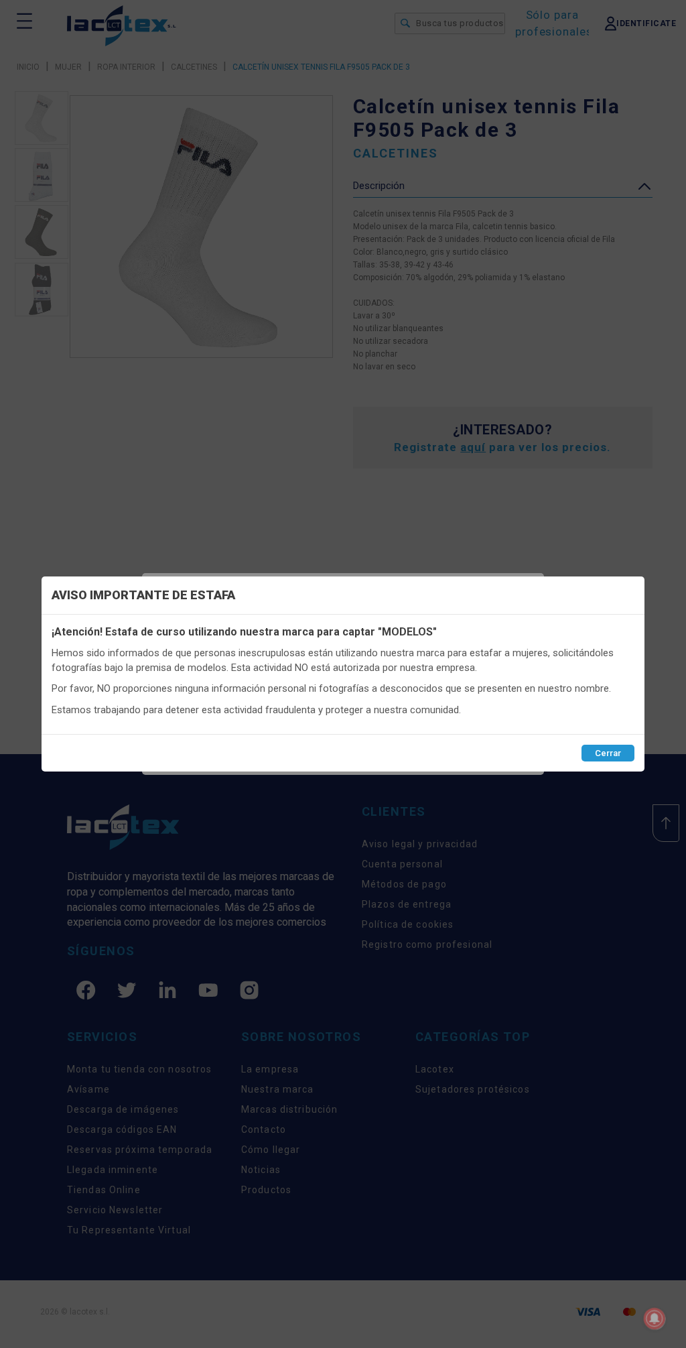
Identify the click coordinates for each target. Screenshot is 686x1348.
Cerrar (608, 753)
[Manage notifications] (654, 1318)
